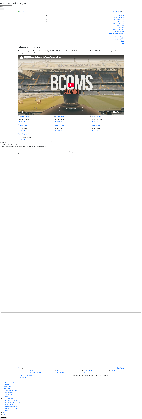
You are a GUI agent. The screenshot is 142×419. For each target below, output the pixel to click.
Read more (22, 121)
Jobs (123, 43)
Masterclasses (61, 372)
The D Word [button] (120, 21)
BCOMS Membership (9, 398)
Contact (113, 370)
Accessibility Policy (26, 375)
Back (7, 384)
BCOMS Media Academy (116, 33)
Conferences (120, 25)
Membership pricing (118, 39)
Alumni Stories (119, 35)
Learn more (3, 150)
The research (120, 27)
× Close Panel (4, 418)
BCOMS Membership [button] (118, 29)
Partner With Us (119, 19)
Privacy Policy (24, 377)
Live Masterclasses (118, 37)
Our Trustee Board (118, 17)
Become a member (118, 31)
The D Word (6, 388)
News (122, 41)
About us (121, 15)
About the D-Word (118, 23)
